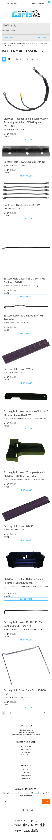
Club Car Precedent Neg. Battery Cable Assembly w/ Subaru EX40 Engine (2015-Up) (26, 122)
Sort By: (19, 59)
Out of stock (26, 140)
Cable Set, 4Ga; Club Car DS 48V (22, 204)
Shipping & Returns (26, 755)
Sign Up (41, 3)
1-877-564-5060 (12, 3)
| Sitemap (34, 821)
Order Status (26, 752)
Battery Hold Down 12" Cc (18, 368)
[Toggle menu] (3, 4)
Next (46, 713)
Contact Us (26, 778)
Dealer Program (26, 775)
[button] (26, 37)
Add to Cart (26, 176)
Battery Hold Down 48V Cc (19, 526)
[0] (46, 3)
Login (34, 3)
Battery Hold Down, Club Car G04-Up (24, 161)
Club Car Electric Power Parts (13, 46)
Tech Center (26, 773)
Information (26, 770)
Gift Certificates (26, 746)
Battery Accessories (32, 46)
